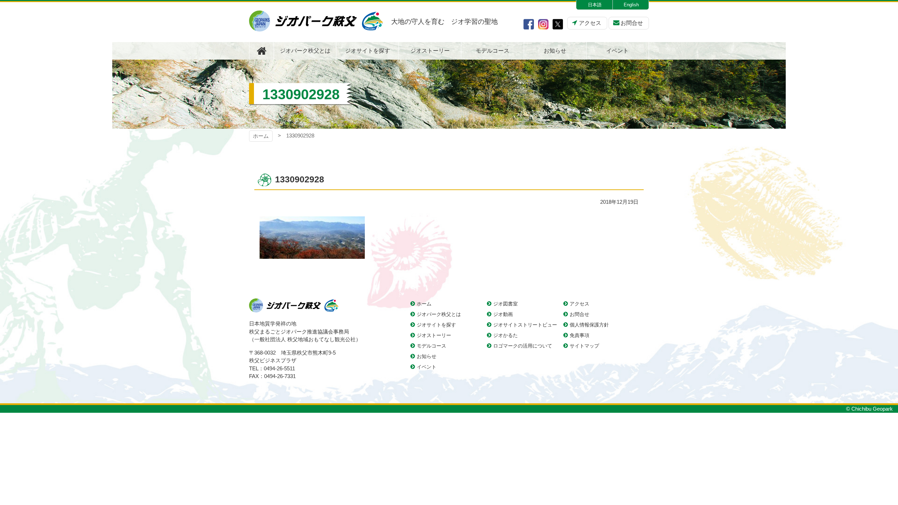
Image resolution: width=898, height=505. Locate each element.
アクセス (590, 23)
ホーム (261, 136)
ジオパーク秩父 (316, 21)
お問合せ (632, 23)
